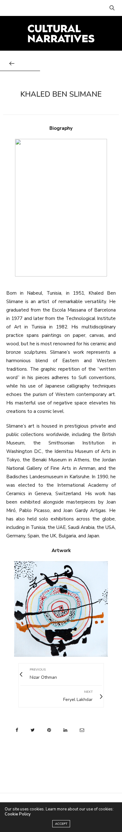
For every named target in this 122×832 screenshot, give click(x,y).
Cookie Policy (18, 814)
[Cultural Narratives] (61, 33)
